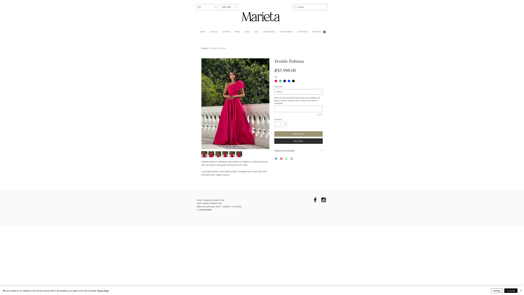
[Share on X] (291, 158)
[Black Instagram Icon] (323, 200)
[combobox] (298, 91)
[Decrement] (276, 124)
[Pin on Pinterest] (281, 158)
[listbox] (229, 7)
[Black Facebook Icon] (315, 200)
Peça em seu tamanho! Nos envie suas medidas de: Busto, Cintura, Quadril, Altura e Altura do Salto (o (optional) (297, 100)
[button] (229, 7)
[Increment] (284, 124)
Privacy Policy (103, 290)
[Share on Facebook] (276, 158)
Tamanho (279, 86)
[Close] (520, 290)
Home (204, 48)
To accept (511, 290)
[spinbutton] (280, 124)
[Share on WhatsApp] (286, 158)
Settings (496, 290)
